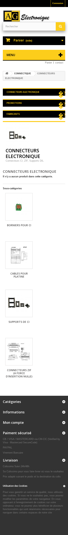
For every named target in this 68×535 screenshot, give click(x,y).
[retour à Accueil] (6, 73)
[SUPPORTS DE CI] (19, 303)
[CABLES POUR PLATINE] (19, 255)
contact (59, 62)
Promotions (14, 103)
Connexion (57, 3)
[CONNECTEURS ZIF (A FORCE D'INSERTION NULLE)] (19, 351)
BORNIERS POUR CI (19, 225)
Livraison (10, 460)
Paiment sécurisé (17, 433)
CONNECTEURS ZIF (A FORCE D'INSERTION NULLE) (19, 373)
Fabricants (13, 114)
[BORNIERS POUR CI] (19, 207)
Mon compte (13, 422)
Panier (48, 62)
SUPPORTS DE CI (18, 322)
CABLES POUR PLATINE (19, 275)
